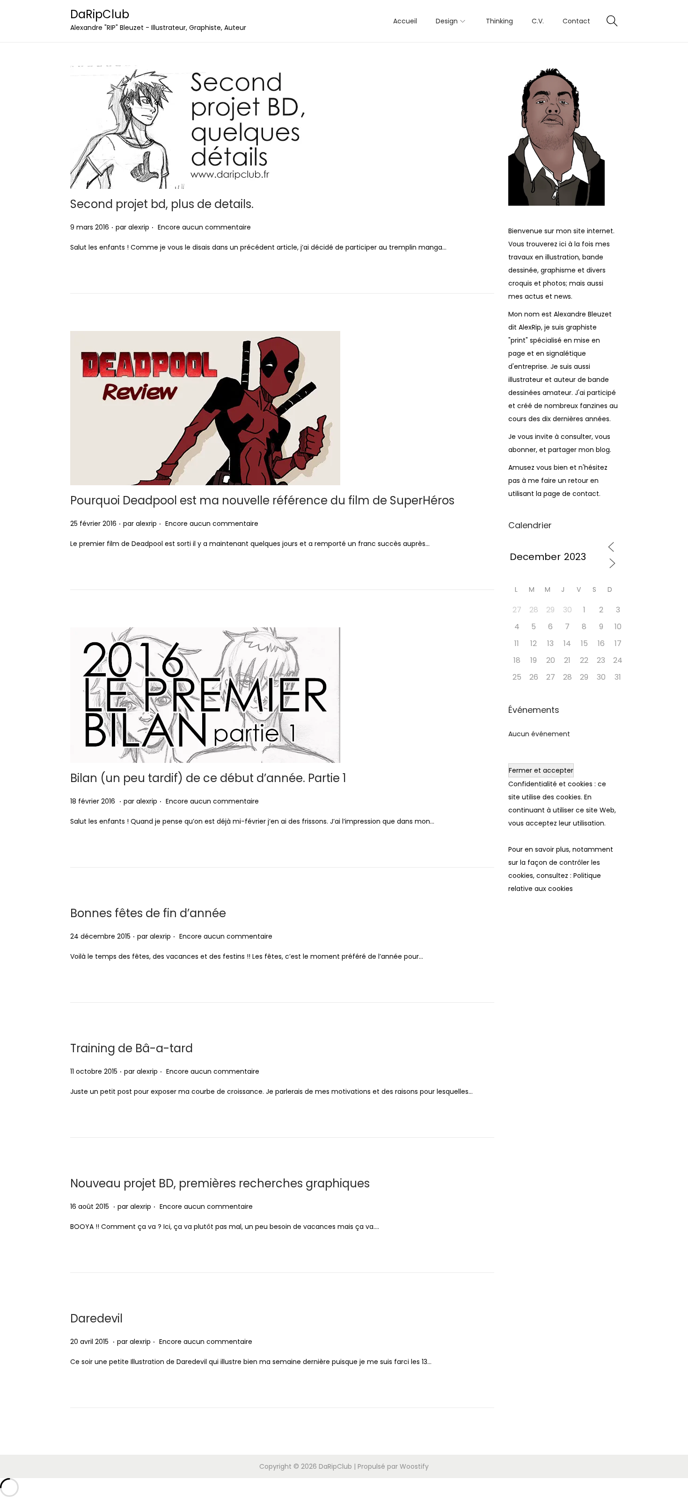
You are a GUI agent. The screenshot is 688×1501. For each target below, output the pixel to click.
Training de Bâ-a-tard (131, 1048)
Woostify (414, 1466)
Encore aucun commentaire (204, 227)
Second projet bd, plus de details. (162, 204)
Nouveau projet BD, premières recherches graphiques (220, 1183)
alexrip (138, 227)
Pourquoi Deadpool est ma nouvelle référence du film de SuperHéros (262, 500)
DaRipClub (99, 14)
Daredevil (96, 1318)
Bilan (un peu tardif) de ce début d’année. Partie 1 (208, 778)
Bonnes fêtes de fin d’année (148, 913)
